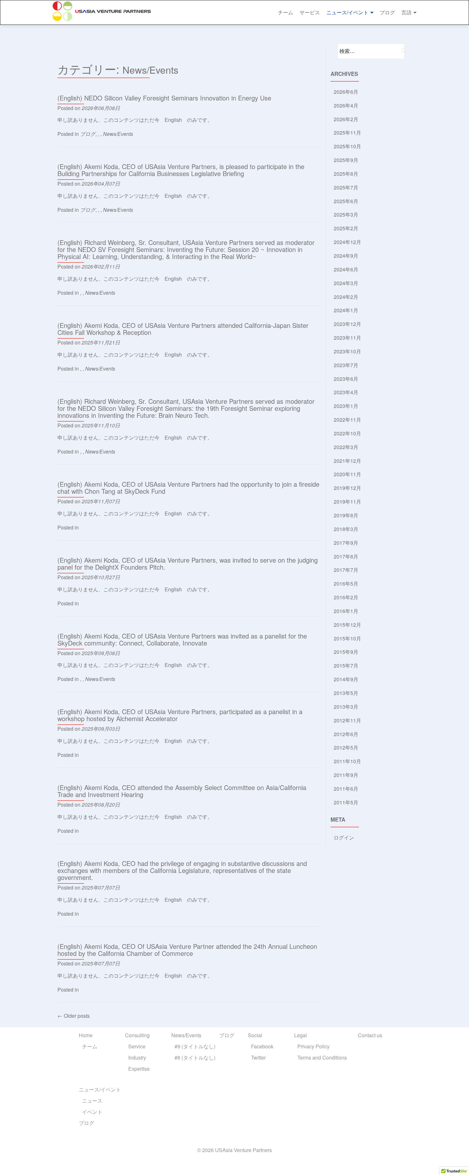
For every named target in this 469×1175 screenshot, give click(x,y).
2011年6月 (346, 788)
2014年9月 (346, 679)
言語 (406, 12)
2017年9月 (346, 542)
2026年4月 (346, 105)
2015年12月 (347, 624)
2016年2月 (346, 597)
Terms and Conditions (322, 1057)
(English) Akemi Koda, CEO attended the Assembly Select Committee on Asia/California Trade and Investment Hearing (181, 791)
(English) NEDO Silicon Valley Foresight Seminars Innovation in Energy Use (164, 97)
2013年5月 (346, 693)
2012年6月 (346, 734)
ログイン (344, 837)
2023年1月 (346, 406)
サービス (310, 12)
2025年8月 (346, 173)
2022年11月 (347, 419)
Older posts (73, 1015)
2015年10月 (347, 638)
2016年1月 (346, 611)
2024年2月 (346, 296)
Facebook (262, 1046)
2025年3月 (346, 214)
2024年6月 (346, 269)
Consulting (137, 1035)
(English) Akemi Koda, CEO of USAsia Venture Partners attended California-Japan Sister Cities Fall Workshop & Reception (183, 329)
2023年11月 (347, 337)
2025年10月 (347, 146)
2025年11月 (347, 132)
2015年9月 (346, 651)
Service (136, 1046)
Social (255, 1035)
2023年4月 (346, 392)
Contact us (370, 1035)
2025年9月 (346, 160)
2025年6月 (346, 201)
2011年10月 (347, 761)
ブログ (387, 12)
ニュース (92, 1100)
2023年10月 (347, 351)
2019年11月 (347, 501)
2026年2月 (346, 119)
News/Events (118, 133)
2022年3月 (346, 447)
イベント (92, 1111)
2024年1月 (346, 310)
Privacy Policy (313, 1046)
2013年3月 (346, 706)
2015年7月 (346, 665)
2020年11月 (347, 474)
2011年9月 (346, 775)
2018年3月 (346, 529)
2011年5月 (346, 802)
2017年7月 (346, 569)
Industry (137, 1057)
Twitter (258, 1057)
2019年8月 (346, 515)
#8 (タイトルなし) (195, 1057)
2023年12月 (347, 324)
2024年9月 (346, 255)
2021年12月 (347, 460)
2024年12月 (347, 242)
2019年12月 (347, 487)
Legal (300, 1035)
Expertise (139, 1068)
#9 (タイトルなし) (195, 1046)
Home (86, 1035)
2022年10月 (347, 433)
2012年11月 (347, 720)
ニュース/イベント (347, 12)
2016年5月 (346, 583)
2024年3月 (346, 283)
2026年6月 (346, 91)
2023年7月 (346, 365)
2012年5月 (346, 747)
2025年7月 (346, 187)
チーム (285, 12)
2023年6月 (346, 378)
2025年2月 (346, 228)
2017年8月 (346, 556)
